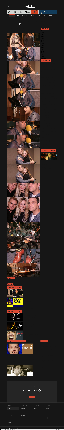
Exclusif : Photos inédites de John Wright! (31, 335)
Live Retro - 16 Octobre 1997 (47, 356)
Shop (44, 15)
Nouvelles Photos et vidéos (48, 346)
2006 (42, 40)
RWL (30, 6)
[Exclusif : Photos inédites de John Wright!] (15, 335)
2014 (42, 54)
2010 (42, 47)
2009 (42, 45)
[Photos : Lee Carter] (19, 370)
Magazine (35, 413)
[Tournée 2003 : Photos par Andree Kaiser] (15, 326)
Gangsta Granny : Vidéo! (31, 308)
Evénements (35, 408)
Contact (50, 15)
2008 (42, 43)
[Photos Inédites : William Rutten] (19, 349)
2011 (42, 49)
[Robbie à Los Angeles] (49, 156)
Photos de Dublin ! (46, 343)
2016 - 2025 (44, 58)
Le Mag (18, 15)
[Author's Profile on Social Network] (8, 282)
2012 (42, 51)
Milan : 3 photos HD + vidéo (48, 165)
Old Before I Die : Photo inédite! (47, 368)
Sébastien (10, 280)
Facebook (47, 408)
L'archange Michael (47, 168)
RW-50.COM (32, 15)
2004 (42, 36)
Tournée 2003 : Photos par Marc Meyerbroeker (31, 316)
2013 (42, 53)
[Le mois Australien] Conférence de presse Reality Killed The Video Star (22, 360)
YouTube (47, 413)
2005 (42, 38)
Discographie (23, 408)
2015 (42, 56)
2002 (42, 32)
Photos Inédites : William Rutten (16, 355)
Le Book (39, 15)
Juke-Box (22, 413)
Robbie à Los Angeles (48, 160)
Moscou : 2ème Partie (47, 363)
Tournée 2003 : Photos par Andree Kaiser (31, 325)
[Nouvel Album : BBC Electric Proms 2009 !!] (15, 302)
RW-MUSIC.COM (24, 15)
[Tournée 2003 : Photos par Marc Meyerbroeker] (15, 317)
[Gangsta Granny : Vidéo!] (15, 308)
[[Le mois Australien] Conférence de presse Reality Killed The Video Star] (23, 358)
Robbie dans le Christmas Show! (31, 292)
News (12, 15)
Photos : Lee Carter (12, 376)
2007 (42, 42)
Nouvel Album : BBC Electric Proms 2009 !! (30, 302)
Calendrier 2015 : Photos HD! (48, 350)
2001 (42, 31)
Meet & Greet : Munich (47, 360)
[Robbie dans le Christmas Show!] (15, 293)
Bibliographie (23, 415)
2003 (42, 34)
